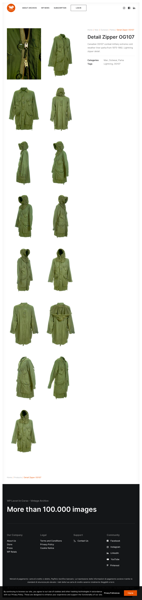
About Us (11, 540)
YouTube (115, 559)
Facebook (115, 540)
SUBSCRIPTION (60, 8)
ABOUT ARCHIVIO (29, 8)
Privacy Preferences (112, 593)
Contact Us (83, 540)
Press (10, 548)
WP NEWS (45, 8)
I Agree (130, 593)
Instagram (115, 547)
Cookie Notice (47, 548)
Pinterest (114, 565)
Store (9, 544)
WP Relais (12, 551)
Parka (112, 30)
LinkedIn (115, 553)
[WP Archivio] (11, 8)
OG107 (117, 63)
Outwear (104, 30)
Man (96, 30)
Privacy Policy (47, 544)
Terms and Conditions (51, 540)
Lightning (108, 63)
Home (90, 30)
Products (18, 477)
